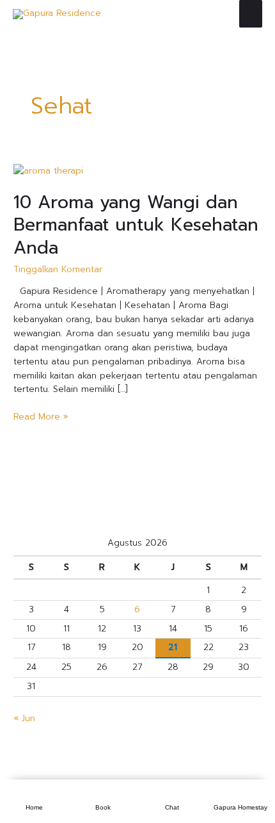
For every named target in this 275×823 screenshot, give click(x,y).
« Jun (24, 718)
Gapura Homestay (240, 807)
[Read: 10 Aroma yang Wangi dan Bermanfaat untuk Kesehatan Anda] (48, 170)
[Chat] (172, 794)
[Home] (34, 794)
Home (34, 807)
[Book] (103, 794)
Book (103, 807)
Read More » (40, 416)
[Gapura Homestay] (240, 794)
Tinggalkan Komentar (57, 269)
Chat (172, 807)
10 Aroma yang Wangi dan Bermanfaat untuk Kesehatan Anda (135, 225)
